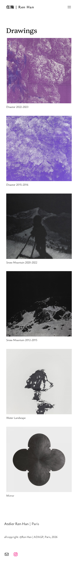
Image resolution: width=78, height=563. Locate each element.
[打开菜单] (69, 7)
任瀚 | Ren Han (20, 6)
